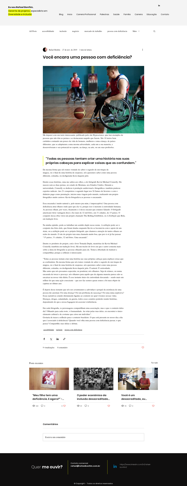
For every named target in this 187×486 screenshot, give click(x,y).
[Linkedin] (115, 467)
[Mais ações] (142, 49)
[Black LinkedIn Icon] (159, 5)
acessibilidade (48, 31)
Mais (135, 31)
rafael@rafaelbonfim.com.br (85, 466)
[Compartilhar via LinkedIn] (57, 339)
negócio (75, 31)
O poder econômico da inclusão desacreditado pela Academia (92, 397)
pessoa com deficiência (117, 31)
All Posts (33, 31)
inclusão (63, 31)
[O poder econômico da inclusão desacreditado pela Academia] (93, 379)
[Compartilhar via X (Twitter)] (51, 339)
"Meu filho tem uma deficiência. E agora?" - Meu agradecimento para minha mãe (47, 397)
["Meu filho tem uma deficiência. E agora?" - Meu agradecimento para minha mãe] (49, 379)
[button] (154, 31)
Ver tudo (154, 362)
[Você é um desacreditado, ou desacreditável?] (138, 379)
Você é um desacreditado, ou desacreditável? (133, 397)
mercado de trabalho (93, 31)
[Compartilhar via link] (64, 339)
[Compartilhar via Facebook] (44, 339)
